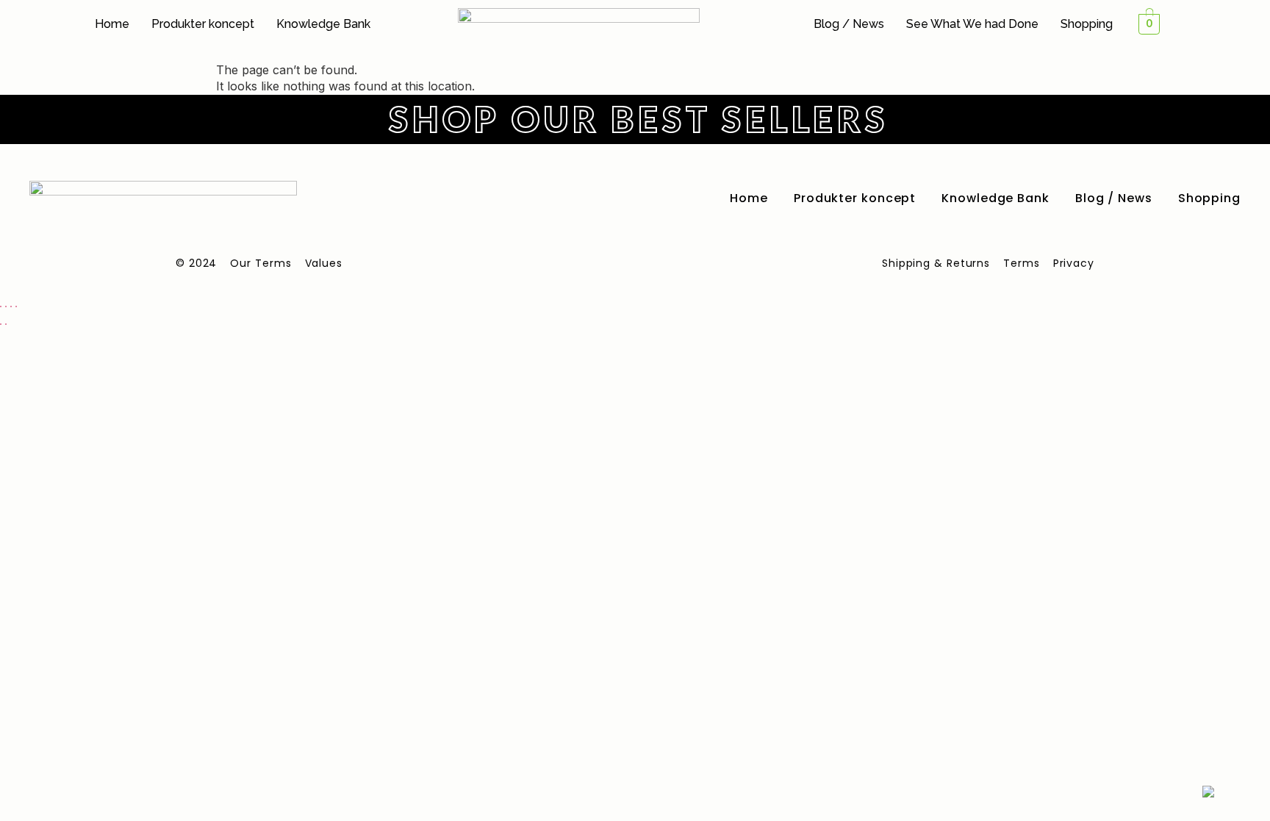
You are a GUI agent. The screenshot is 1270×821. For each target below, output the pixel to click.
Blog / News (849, 24)
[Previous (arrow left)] (0, 324)
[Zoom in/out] (0, 306)
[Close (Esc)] (16, 306)
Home (112, 24)
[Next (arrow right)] (6, 324)
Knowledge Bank (323, 24)
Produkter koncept (202, 24)
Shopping (1087, 24)
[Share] (11, 306)
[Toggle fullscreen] (6, 306)
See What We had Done (972, 24)
